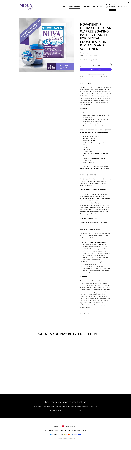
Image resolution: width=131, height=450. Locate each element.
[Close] (128, 2)
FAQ (46, 430)
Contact (95, 7)
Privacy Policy (76, 430)
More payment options (96, 74)
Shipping (82, 55)
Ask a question (84, 313)
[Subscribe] (79, 410)
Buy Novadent (74, 7)
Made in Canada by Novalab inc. (69, 438)
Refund (57, 430)
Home (64, 7)
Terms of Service (65, 430)
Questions (86, 7)
